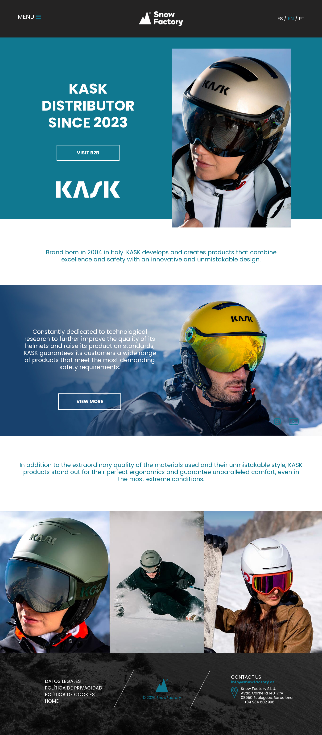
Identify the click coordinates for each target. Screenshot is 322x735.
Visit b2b (88, 152)
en (291, 18)
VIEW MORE (89, 401)
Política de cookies (70, 694)
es (280, 18)
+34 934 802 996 (259, 702)
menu (26, 17)
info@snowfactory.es (252, 682)
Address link (234, 692)
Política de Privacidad (73, 688)
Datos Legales (63, 681)
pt (301, 18)
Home (52, 701)
